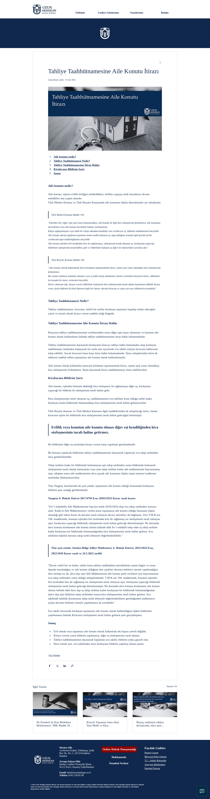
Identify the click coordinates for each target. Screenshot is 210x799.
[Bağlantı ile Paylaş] (72, 665)
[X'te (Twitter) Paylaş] (57, 665)
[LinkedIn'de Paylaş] (64, 665)
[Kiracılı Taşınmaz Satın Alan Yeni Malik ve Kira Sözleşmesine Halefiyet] (105, 704)
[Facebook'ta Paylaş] (49, 665)
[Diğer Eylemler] (160, 62)
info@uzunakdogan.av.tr (79, 772)
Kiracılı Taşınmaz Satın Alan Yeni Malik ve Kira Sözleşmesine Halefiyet (103, 724)
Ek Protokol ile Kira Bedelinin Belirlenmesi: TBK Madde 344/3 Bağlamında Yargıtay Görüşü (55, 724)
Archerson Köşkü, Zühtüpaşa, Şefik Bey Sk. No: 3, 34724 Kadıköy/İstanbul (76, 753)
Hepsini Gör (172, 686)
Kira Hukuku (54, 655)
